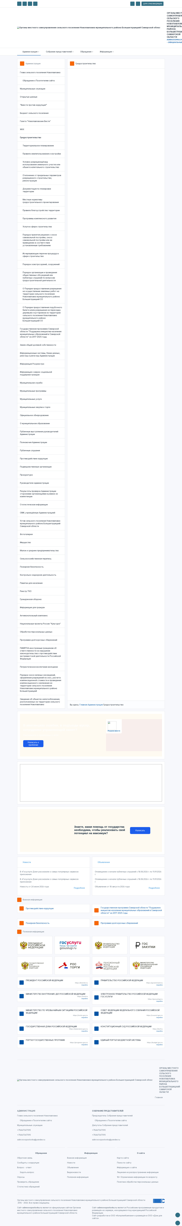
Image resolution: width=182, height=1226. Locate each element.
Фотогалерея (26, 534)
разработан (103, 1215)
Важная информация (32, 899)
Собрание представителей (107, 1111)
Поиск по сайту (124, 1163)
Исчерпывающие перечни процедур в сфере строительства (41, 254)
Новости (26, 862)
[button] (29, 51)
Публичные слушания (30, 450)
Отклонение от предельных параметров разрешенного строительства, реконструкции (42, 178)
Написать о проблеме (33, 743)
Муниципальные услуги (31, 399)
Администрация (33, 63)
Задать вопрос (27, 1172)
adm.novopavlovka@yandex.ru (31, 1139)
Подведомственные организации (36, 467)
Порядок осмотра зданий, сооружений (41, 264)
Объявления (103, 862)
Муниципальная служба (31, 383)
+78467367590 (24, 1130)
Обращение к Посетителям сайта (39, 80)
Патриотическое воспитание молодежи (39, 667)
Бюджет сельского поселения (34, 113)
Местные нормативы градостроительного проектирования (41, 200)
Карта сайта (123, 1158)
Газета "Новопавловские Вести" (35, 121)
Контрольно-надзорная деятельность (38, 575)
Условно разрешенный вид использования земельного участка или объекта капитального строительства (41, 164)
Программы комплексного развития (39, 218)
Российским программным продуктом (144, 1207)
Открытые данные (28, 97)
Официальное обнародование (34, 415)
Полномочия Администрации (33, 442)
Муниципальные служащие (32, 89)
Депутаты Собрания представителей (110, 1125)
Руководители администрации (34, 483)
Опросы (21, 1177)
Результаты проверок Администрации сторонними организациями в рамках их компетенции (39, 494)
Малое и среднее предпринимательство (39, 550)
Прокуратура (26, 475)
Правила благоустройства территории (41, 210)
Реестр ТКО (25, 591)
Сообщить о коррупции (28, 1163)
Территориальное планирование (38, 145)
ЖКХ (22, 129)
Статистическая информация (34, 504)
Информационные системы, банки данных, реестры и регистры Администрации (40, 354)
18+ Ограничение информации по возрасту (137, 1177)
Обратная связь (24, 1158)
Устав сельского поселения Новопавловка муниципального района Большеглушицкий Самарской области (40, 523)
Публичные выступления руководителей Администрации (39, 432)
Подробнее (79, 888)
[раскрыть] (132, 4)
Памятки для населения (31, 583)
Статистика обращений (28, 1186)
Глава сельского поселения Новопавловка (40, 72)
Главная (83, 705)
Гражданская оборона (30, 599)
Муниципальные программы (33, 391)
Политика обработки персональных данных (137, 1182)
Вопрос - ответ (24, 1167)
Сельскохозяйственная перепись (35, 559)
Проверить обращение (28, 1182)
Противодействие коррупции (34, 458)
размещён (141, 1215)
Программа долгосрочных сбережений (38, 640)
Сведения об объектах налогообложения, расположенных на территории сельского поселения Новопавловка (40, 702)
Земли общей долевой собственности (38, 345)
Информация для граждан (32, 607)
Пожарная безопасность (32, 567)
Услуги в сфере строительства (37, 226)
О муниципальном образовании (35, 423)
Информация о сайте (127, 1167)
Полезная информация (33, 931)
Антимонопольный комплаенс (34, 615)
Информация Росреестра (32, 364)
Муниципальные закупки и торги (35, 407)
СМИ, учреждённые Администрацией (37, 513)
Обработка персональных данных (36, 632)
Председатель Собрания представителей (112, 1115)
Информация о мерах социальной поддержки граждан (36, 373)
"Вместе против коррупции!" (33, 105)
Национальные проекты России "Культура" (40, 624)
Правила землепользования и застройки (42, 154)
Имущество (25, 542)
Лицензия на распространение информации (138, 1172)
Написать (140, 830)
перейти (84, 985)
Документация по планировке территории (37, 190)
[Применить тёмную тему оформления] (35, 4)
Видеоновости (74, 1172)
